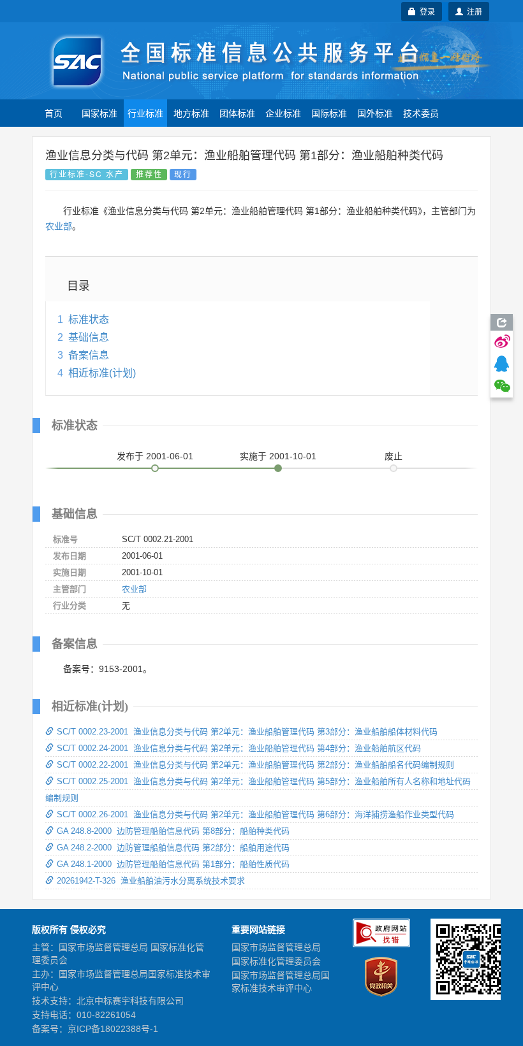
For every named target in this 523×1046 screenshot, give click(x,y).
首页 (54, 112)
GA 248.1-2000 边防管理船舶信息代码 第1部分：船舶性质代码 (173, 864)
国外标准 (375, 112)
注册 (472, 11)
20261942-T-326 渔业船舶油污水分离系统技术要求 (151, 880)
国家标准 (99, 112)
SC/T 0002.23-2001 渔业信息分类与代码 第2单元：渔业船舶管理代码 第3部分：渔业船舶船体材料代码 (247, 731)
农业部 (58, 226)
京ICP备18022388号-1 (113, 1029)
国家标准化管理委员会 (276, 961)
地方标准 (191, 112)
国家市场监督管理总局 (276, 947)
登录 (425, 11)
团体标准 (237, 112)
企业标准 (283, 112)
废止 (393, 456)
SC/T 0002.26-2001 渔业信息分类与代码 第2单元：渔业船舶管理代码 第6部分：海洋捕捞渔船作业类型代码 (255, 814)
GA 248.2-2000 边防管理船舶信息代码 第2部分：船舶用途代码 (173, 847)
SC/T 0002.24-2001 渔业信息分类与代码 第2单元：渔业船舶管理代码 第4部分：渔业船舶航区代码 (239, 748)
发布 (155, 456)
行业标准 (145, 112)
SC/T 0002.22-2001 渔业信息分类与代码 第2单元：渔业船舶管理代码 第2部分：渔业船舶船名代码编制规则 (255, 765)
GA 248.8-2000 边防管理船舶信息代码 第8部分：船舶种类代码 (173, 831)
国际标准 (329, 112)
